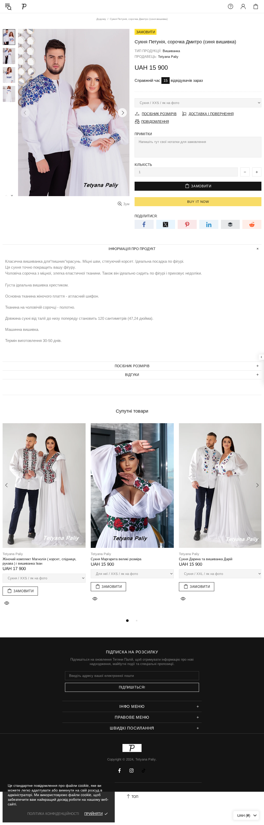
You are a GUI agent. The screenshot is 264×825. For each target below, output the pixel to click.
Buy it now (198, 202)
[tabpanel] (44, 520)
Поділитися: (146, 216)
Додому (101, 19)
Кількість (143, 165)
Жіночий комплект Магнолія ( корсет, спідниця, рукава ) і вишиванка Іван (39, 561)
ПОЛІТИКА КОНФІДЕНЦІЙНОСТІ (53, 814)
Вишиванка (171, 51)
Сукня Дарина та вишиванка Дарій (205, 559)
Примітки (143, 134)
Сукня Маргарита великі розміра (116, 559)
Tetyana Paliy (24, 6)
